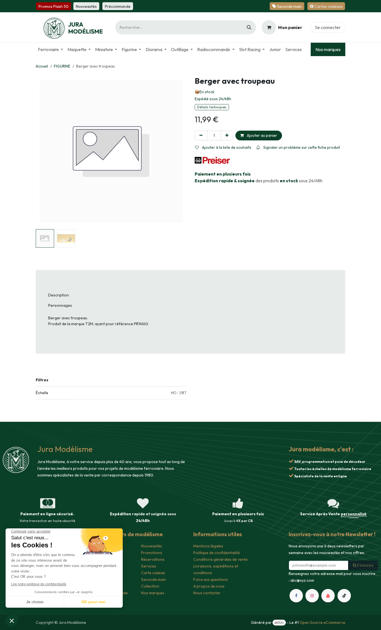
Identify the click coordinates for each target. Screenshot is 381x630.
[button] (43, 151)
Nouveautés (151, 545)
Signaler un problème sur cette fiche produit (301, 147)
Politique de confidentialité (216, 552)
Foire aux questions (210, 579)
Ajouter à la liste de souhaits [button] (226, 147)
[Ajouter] (227, 135)
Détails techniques (211, 107)
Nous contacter (207, 592)
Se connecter (328, 27)
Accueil (42, 66)
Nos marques (328, 49)
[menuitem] (50, 49)
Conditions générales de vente (220, 559)
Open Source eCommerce (322, 622)
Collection (150, 586)
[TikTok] (344, 595)
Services (148, 566)
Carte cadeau (153, 572)
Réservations (153, 559)
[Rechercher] (249, 27)
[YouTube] (328, 595)
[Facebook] (296, 595)
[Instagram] (312, 595)
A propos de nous (209, 586)
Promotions (151, 552)
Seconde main (153, 579)
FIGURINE (62, 66)
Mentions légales (208, 545)
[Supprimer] (201, 135)
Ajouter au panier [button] (261, 135)
